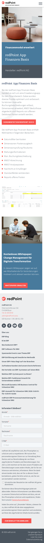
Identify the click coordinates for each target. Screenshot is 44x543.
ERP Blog (5, 336)
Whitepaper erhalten (15, 285)
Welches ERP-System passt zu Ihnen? (17, 374)
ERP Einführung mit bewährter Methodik (18, 357)
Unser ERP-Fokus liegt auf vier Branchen (18, 361)
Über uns (5, 332)
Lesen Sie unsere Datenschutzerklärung (34, 538)
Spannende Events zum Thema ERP (16, 353)
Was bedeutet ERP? (9, 345)
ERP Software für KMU (10, 349)
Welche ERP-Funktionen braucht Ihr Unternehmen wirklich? (16, 379)
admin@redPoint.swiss (10, 316)
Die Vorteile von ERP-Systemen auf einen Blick (20, 370)
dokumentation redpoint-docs (19, 122)
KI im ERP (5, 341)
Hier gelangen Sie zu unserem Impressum (35, 533)
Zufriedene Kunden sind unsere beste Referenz (21, 366)
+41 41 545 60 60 (7, 313)
